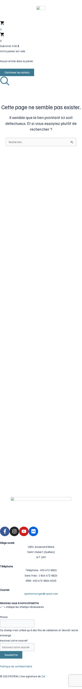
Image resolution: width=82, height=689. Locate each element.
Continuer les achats (17, 72)
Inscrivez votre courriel (14, 640)
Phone (4, 617)
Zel (43, 676)
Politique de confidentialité (16, 666)
